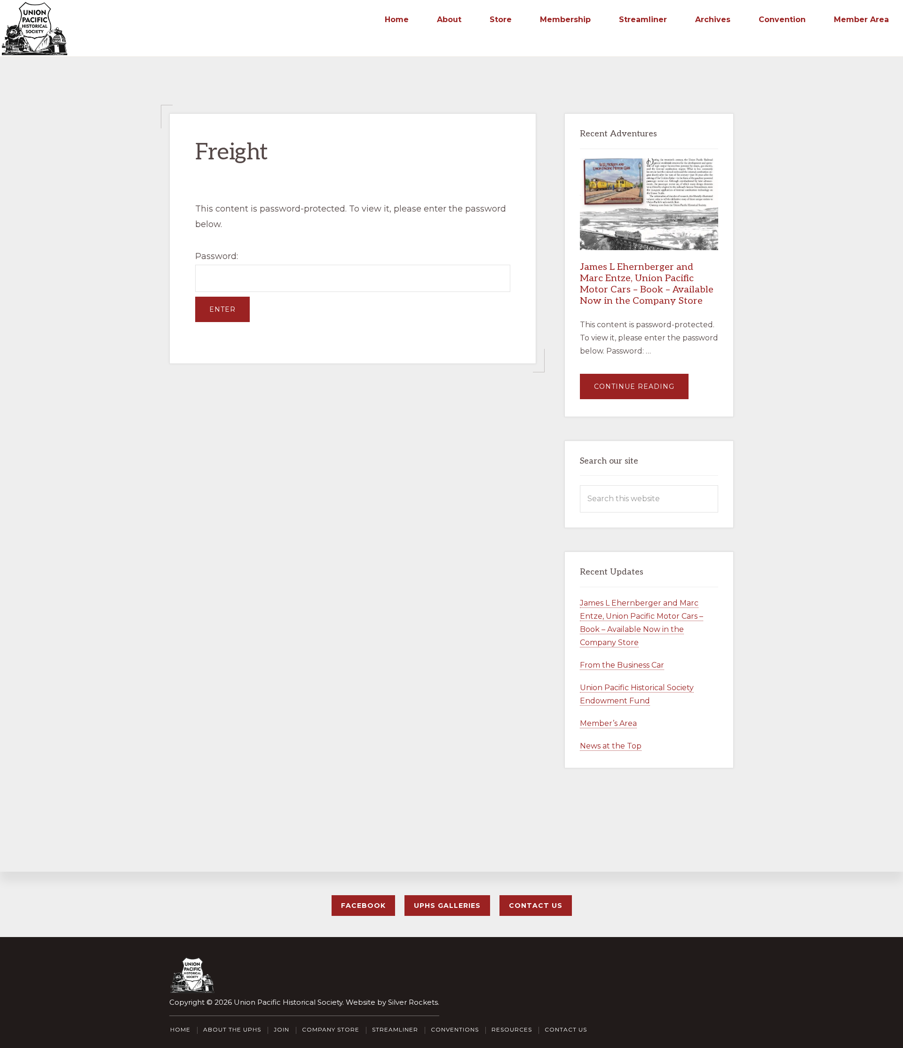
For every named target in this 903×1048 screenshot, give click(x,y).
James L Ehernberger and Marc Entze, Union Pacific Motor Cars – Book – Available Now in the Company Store (646, 284)
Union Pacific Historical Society (288, 1002)
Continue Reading (641, 390)
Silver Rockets (413, 1002)
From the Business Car (622, 665)
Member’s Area (608, 723)
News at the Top (611, 745)
